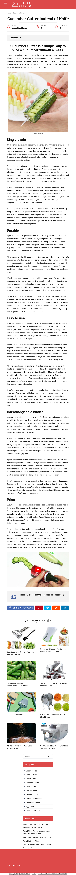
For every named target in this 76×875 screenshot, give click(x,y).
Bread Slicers (31, 779)
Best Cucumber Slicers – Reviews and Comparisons (20, 653)
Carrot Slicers (31, 791)
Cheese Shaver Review (16, 715)
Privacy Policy (14, 874)
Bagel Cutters (31, 775)
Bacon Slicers (31, 771)
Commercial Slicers (34, 799)
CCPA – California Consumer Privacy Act (52, 874)
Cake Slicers (31, 787)
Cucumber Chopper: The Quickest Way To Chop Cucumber (53, 650)
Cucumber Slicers (33, 803)
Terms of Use (25, 874)
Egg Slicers (30, 807)
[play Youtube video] (38, 569)
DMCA (34, 874)
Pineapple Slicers (33, 810)
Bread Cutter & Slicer (31, 841)
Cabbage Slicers (32, 783)
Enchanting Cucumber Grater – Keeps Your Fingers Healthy (19, 684)
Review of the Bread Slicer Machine (37, 837)
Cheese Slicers (32, 795)
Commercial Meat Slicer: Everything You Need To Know (54, 747)
